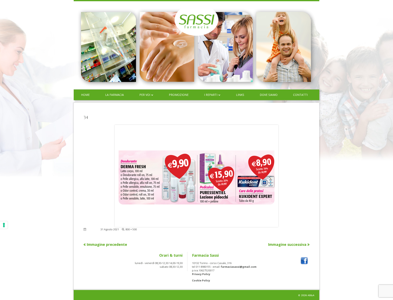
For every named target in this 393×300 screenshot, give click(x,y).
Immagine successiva (287, 244)
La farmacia (114, 95)
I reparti (210, 95)
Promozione (179, 95)
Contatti (300, 95)
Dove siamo (269, 95)
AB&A (311, 295)
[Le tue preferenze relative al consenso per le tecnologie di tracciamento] (4, 225)
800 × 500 (131, 229)
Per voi (144, 95)
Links (240, 95)
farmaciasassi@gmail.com (238, 267)
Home (85, 95)
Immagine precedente (107, 244)
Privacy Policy (201, 274)
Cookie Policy (201, 280)
